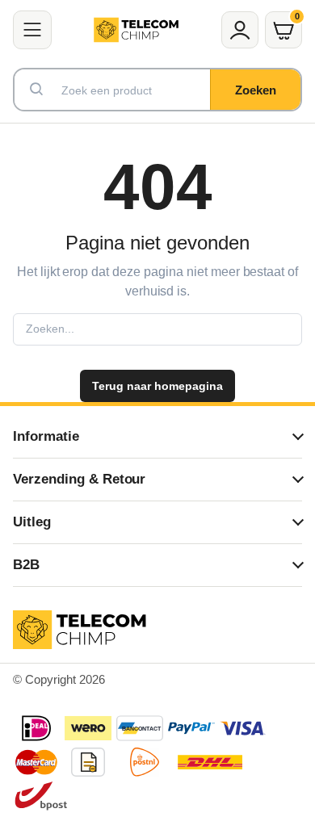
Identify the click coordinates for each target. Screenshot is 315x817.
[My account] (239, 29)
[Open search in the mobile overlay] (157, 89)
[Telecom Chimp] (136, 30)
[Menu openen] (32, 29)
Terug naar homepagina (157, 386)
